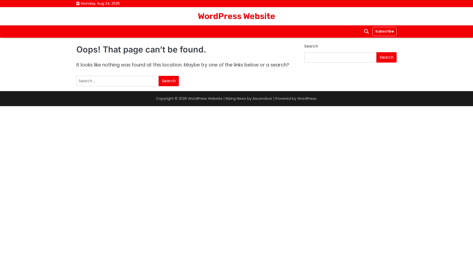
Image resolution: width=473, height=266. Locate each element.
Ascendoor (262, 98)
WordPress (306, 98)
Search (311, 46)
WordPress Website (236, 16)
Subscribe (384, 31)
